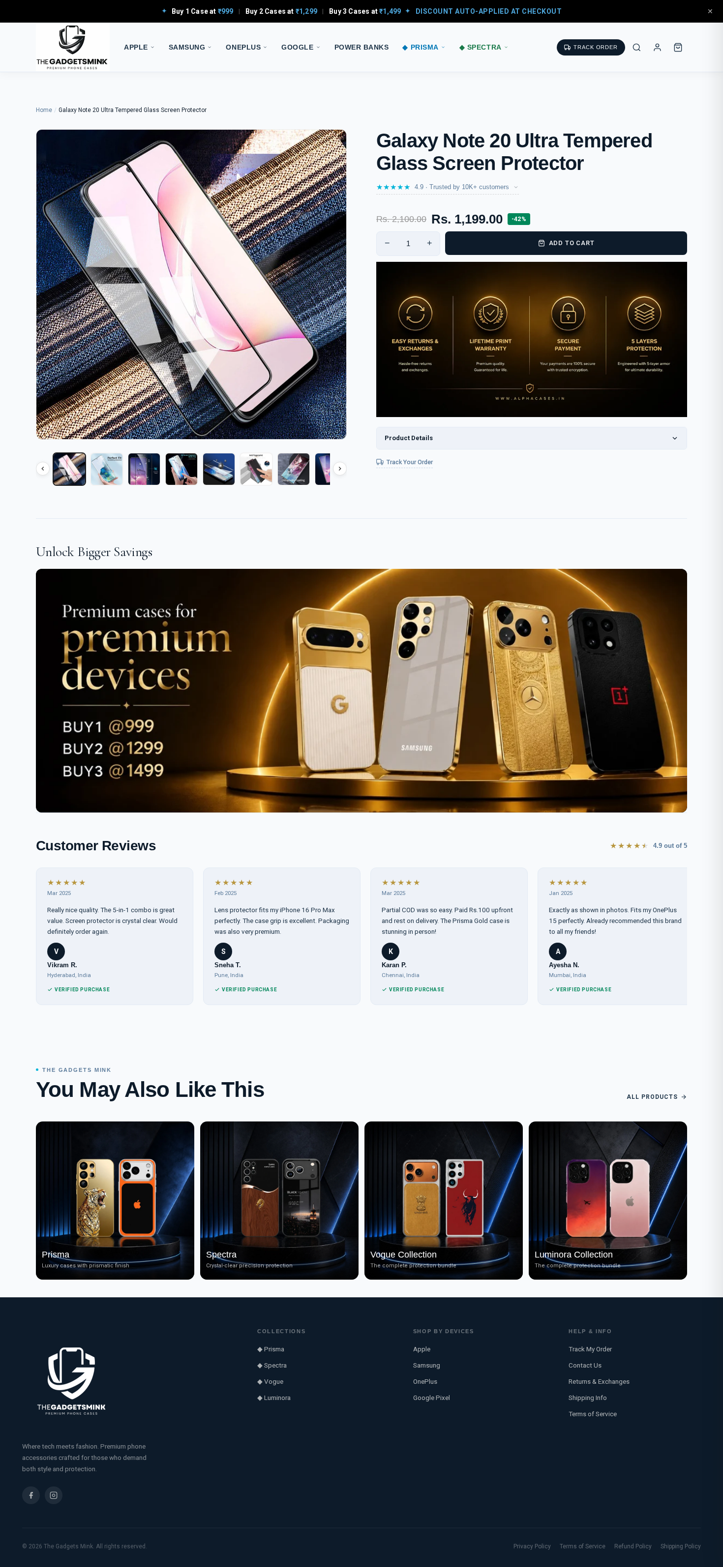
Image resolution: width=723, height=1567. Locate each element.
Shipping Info (588, 1397)
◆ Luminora (274, 1397)
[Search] (636, 47)
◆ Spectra (480, 47)
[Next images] (340, 469)
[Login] (657, 47)
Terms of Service (593, 1414)
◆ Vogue (270, 1381)
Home (44, 110)
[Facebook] (31, 1495)
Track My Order (590, 1349)
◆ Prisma (420, 47)
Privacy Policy (532, 1546)
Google (297, 47)
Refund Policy (633, 1546)
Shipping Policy (681, 1546)
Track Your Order (410, 462)
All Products (652, 1096)
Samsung (187, 47)
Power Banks (361, 47)
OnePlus (243, 47)
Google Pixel (431, 1397)
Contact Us (585, 1365)
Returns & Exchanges (599, 1381)
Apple (136, 47)
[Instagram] (53, 1495)
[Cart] (677, 47)
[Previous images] (43, 469)
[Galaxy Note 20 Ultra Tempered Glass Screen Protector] (69, 469)
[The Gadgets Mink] (73, 47)
